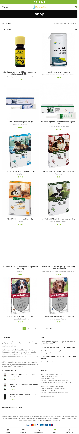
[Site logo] (39, 7)
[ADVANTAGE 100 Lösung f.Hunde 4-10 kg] (20, 151)
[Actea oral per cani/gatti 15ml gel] (20, 101)
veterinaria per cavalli (26, 77)
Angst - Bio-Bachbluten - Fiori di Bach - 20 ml (24, 385)
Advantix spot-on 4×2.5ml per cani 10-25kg (58, 316)
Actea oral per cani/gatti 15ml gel (20, 122)
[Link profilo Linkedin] (42, 2)
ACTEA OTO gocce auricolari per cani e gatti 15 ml (58, 123)
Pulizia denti (16, 124)
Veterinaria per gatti (69, 271)
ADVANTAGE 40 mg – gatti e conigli (20, 219)
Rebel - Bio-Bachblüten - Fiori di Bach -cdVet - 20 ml (24, 375)
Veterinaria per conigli (56, 271)
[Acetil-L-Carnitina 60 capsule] (58, 51)
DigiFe (60, 421)
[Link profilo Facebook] (34, 2)
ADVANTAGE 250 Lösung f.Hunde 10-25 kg (58, 171)
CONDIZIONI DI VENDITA (42, 421)
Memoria (65, 75)
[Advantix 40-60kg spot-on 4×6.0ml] (20, 295)
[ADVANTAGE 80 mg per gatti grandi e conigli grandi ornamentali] (58, 246)
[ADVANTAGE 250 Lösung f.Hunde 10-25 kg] (58, 151)
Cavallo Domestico (48, 362)
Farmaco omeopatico (55, 126)
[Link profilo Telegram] (44, 2)
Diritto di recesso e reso (12, 407)
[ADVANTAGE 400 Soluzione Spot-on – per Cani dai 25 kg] (20, 246)
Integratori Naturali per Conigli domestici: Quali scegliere (58, 357)
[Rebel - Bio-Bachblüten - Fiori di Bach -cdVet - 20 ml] (5, 376)
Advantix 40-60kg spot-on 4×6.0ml (20, 316)
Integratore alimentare (55, 75)
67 (43, 329)
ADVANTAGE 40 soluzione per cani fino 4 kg (58, 219)
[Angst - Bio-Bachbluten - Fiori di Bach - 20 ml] (5, 386)
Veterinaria (16, 77)
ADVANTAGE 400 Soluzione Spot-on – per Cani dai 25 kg (20, 268)
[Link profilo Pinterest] (39, 2)
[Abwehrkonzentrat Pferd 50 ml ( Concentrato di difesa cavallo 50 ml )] (20, 51)
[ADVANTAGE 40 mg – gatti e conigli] (20, 198)
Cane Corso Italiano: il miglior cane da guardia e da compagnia (59, 352)
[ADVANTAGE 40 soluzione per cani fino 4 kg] (58, 198)
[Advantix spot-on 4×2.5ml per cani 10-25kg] (58, 295)
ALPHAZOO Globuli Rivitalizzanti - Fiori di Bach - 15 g (23, 395)
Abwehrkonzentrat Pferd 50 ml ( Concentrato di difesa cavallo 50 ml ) (20, 73)
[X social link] (36, 2)
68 (47, 329)
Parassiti (9, 77)
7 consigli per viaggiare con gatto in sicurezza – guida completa (59, 343)
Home (3, 23)
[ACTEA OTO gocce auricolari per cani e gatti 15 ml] (58, 101)
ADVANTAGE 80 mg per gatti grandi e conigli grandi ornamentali (58, 268)
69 (51, 329)
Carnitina (45, 75)
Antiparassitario (55, 221)
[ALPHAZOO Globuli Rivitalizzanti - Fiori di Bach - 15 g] (5, 396)
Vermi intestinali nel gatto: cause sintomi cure (58, 347)
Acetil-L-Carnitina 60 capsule (59, 72)
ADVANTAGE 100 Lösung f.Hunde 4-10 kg (20, 171)
